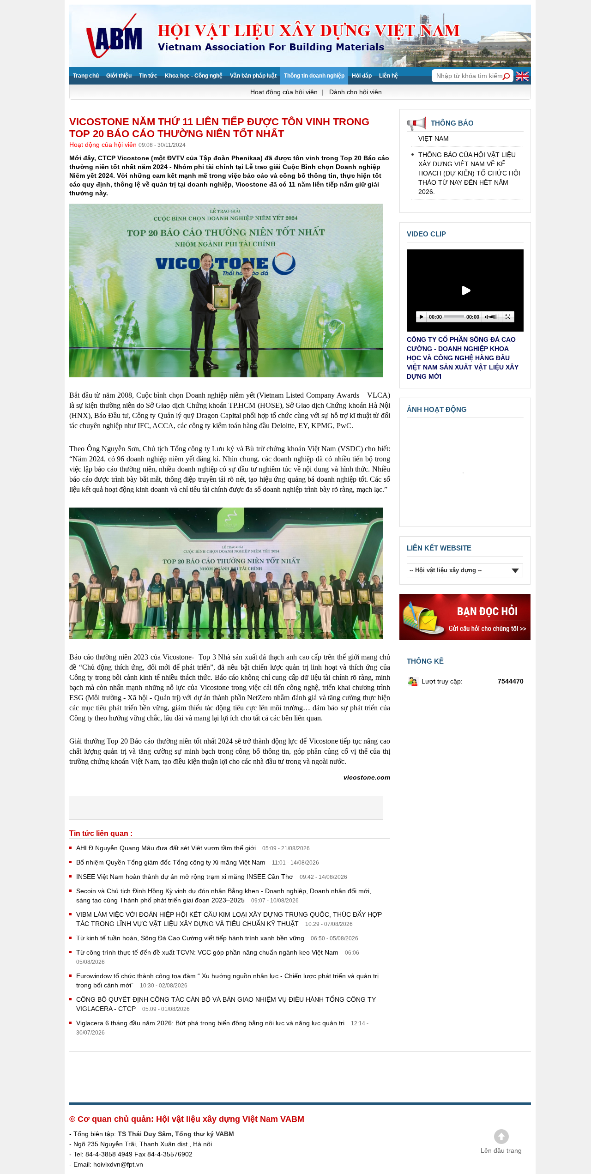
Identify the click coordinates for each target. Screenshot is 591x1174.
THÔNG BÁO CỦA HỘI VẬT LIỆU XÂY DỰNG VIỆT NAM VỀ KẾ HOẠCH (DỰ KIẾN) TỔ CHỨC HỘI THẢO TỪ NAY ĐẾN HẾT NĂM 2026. (469, 163)
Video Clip (426, 234)
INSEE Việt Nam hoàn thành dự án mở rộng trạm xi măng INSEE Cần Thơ (185, 876)
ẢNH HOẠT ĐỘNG (437, 409)
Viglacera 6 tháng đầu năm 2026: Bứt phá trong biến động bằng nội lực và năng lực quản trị (211, 1023)
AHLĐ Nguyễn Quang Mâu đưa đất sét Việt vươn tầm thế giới (167, 848)
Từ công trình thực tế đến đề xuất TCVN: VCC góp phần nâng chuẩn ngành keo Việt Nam (208, 952)
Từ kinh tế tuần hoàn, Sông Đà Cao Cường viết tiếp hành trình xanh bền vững (191, 938)
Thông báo (452, 123)
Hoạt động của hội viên (104, 144)
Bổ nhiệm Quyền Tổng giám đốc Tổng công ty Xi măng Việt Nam (171, 862)
